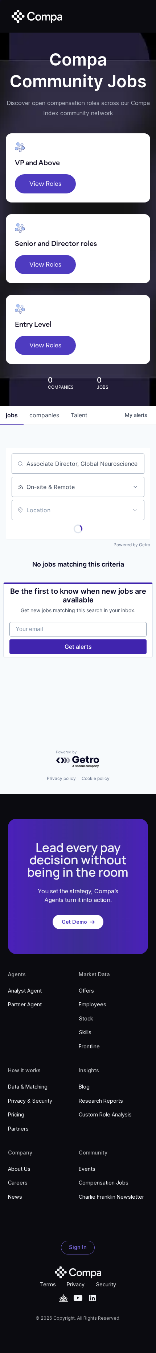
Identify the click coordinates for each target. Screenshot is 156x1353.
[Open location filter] (135, 510)
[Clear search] (135, 464)
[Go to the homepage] (78, 1272)
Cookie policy (96, 778)
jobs (12, 415)
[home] (35, 16)
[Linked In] (92, 1298)
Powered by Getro (132, 544)
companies (44, 415)
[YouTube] (63, 1298)
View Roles (45, 183)
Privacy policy (61, 778)
